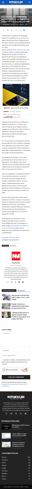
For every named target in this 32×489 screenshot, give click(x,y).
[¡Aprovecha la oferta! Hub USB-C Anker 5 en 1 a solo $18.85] (6, 297)
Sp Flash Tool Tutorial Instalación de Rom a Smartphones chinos (18, 444)
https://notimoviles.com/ (16, 265)
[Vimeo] (19, 282)
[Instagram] (11, 413)
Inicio (2, 6)
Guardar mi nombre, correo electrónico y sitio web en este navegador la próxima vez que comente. (16, 362)
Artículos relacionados (9, 290)
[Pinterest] (12, 282)
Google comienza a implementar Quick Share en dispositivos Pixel (20, 306)
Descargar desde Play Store (10, 237)
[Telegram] (24, 30)
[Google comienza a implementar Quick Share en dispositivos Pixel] (6, 306)
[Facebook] (3, 30)
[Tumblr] (12, 30)
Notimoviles (6, 24)
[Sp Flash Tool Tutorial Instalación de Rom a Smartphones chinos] (6, 444)
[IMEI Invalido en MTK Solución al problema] (6, 426)
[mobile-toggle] (3, 2)
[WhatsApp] (20, 30)
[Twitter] (7, 30)
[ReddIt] (16, 30)
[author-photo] (16, 260)
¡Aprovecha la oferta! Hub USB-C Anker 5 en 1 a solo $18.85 (20, 297)
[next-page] (6, 323)
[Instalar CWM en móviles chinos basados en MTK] (6, 436)
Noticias (7, 6)
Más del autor (21, 290)
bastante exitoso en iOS (18, 50)
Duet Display (13, 245)
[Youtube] (23, 282)
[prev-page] (3, 323)
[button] (29, 2)
